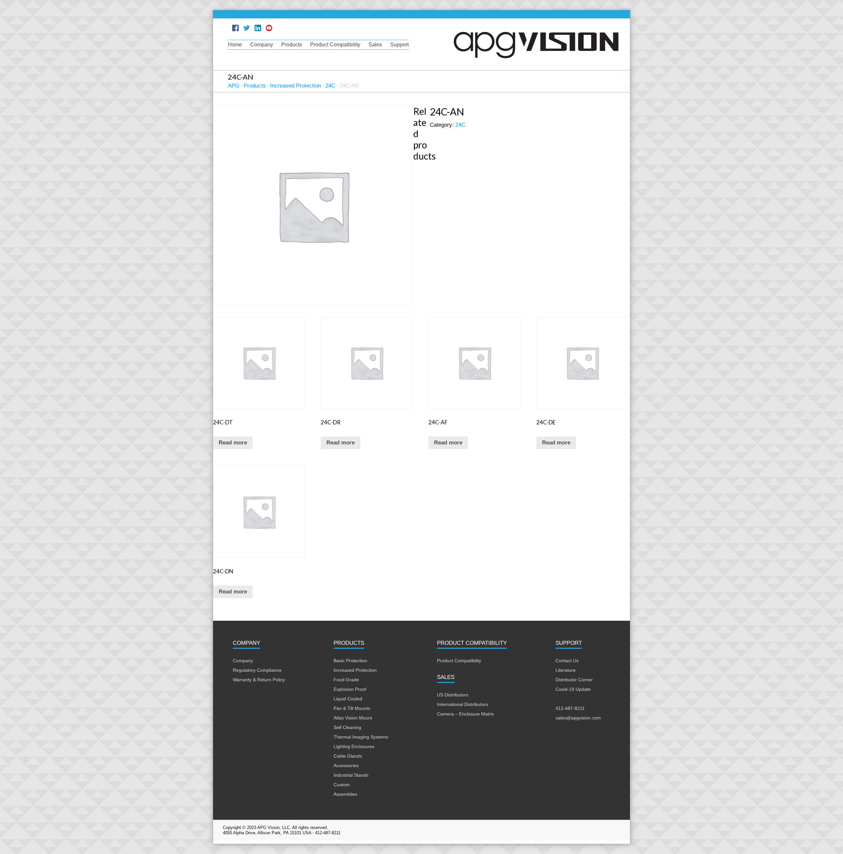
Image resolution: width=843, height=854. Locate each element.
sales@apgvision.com (578, 717)
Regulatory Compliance (257, 670)
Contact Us (567, 660)
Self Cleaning (347, 727)
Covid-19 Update (573, 689)
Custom (342, 784)
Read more (233, 443)
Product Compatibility (335, 44)
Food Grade (346, 679)
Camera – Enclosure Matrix (465, 713)
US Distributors (452, 694)
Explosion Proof (350, 689)
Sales (375, 44)
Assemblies (345, 794)
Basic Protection (350, 660)
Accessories (346, 765)
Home (235, 44)
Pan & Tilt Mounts (352, 708)
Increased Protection (355, 670)
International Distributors (462, 704)
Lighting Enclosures (354, 746)
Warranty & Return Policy (259, 679)
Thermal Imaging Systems (361, 737)
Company (261, 44)
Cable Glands (348, 756)
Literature (566, 670)
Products (291, 44)
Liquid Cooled (348, 698)
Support (399, 44)
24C (460, 125)
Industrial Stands (351, 775)
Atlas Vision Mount (353, 717)
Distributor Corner (574, 679)
